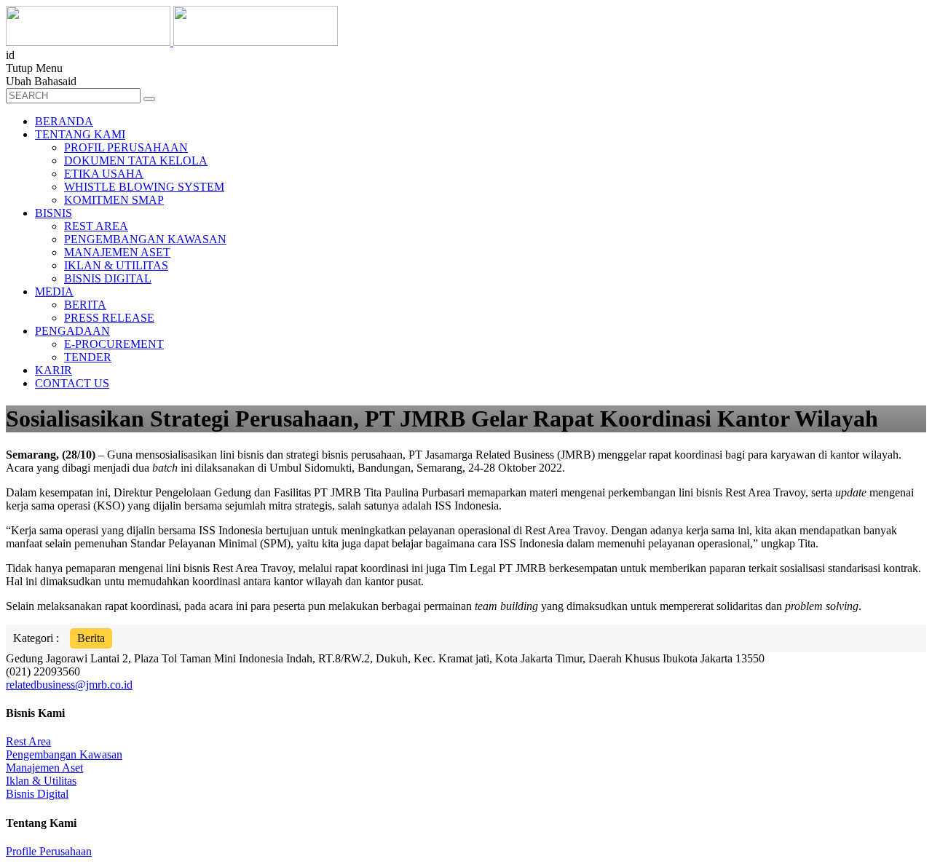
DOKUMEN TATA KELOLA (136, 160)
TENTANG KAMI (80, 134)
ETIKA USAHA (103, 173)
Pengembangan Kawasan (64, 754)
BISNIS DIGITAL (107, 278)
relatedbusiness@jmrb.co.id (69, 684)
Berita (91, 638)
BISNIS (53, 213)
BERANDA (64, 121)
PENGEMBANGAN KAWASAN (145, 239)
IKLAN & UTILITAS (116, 265)
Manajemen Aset (44, 767)
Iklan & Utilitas (41, 780)
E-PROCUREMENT (114, 344)
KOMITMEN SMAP (114, 200)
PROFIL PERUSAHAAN (126, 147)
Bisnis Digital (37, 794)
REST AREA (96, 226)
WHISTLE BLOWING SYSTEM (144, 187)
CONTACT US (72, 383)
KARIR (53, 370)
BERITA (85, 304)
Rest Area (28, 741)
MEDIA (54, 291)
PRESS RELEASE (109, 318)
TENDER (87, 357)
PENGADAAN (72, 331)
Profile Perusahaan (49, 851)
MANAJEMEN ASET (117, 252)
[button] (149, 99)
